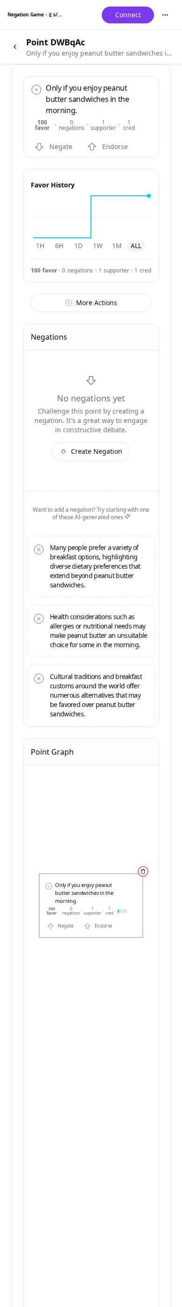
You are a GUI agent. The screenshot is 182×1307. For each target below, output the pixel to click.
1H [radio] (40, 245)
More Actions (96, 302)
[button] (55, 146)
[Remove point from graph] (143, 871)
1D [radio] (78, 245)
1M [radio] (117, 245)
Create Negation (96, 451)
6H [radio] (59, 245)
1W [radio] (98, 245)
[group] (88, 245)
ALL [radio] (136, 245)
